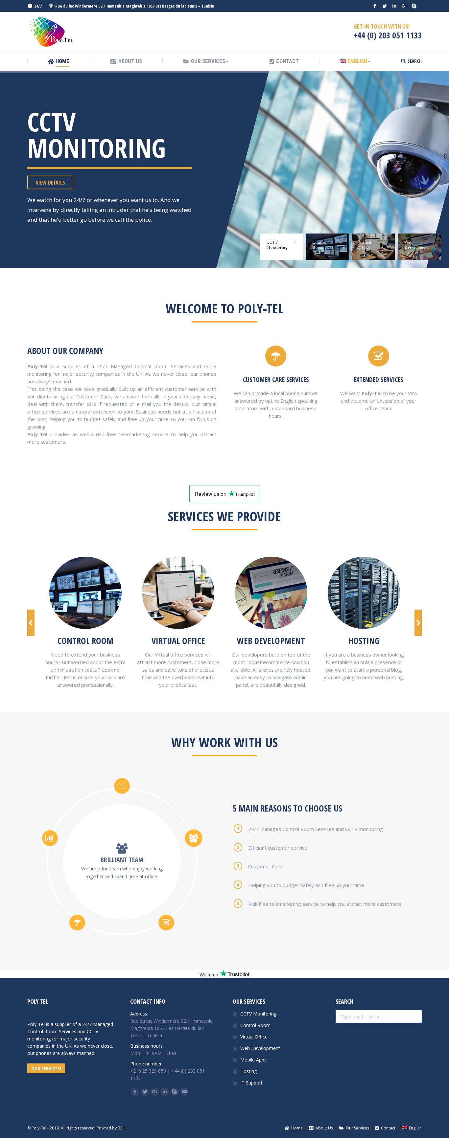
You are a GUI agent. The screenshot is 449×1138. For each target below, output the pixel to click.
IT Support (251, 1083)
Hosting (248, 1071)
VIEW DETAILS (50, 182)
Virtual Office (254, 1037)
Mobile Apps (253, 1060)
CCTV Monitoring (258, 1014)
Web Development (260, 1048)
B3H (121, 1128)
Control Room (255, 1025)
